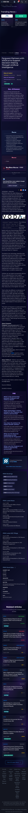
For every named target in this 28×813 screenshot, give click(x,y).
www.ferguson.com (13, 325)
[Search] (22, 1)
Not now (22, 185)
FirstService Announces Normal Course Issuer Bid (12, 720)
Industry (5, 578)
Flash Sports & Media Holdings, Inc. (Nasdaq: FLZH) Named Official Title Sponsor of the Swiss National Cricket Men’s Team (13, 635)
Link (4, 589)
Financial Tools (17, 792)
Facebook (23, 773)
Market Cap (6, 570)
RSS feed (24, 771)
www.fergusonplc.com (8, 349)
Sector (5, 582)
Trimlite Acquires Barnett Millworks (11, 525)
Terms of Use (11, 772)
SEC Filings (23, 52)
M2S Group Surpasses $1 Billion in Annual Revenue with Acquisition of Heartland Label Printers (14, 511)
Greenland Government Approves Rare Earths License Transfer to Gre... (5, 25)
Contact (4, 773)
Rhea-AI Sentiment (9, 77)
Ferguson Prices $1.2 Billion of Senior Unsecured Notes (12, 648)
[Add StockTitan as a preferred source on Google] (25, 190)
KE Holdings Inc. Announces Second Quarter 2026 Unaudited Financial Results (12, 704)
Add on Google (13, 185)
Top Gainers (17, 773)
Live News (17, 789)
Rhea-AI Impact (8, 73)
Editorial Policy (4, 776)
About (4, 771)
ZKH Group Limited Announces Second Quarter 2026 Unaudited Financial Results (12, 688)
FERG (12, 353)
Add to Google (24, 778)
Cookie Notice (10, 776)
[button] (14, 1)
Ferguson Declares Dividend (10, 522)
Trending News (8, 12)
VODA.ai (14, 360)
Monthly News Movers (17, 779)
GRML (3, 20)
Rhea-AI (4, 781)
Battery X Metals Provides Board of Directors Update (13, 732)
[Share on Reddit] (21, 190)
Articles (17, 771)
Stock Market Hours (17, 796)
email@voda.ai (6, 381)
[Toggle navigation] (25, 1)
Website (5, 587)
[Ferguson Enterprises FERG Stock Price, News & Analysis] (6, 461)
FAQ (4, 779)
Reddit (23, 775)
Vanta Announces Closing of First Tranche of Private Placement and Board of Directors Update (13, 748)
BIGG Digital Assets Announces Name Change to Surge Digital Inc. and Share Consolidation (13, 674)
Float (4, 574)
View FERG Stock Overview (14, 466)
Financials (11, 52)
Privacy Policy (11, 779)
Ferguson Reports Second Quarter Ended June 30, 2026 (13, 660)
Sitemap (4, 783)
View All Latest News (13, 762)
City (4, 595)
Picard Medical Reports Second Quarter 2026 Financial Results (12, 619)
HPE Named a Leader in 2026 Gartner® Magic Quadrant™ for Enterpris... (21, 24)
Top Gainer (21, 616)
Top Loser (21, 631)
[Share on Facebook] (23, 190)
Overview (4, 52)
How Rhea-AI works (16, 172)
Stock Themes (17, 786)
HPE (16, 20)
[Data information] (15, 567)
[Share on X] (18, 190)
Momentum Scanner (17, 783)
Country (5, 591)
